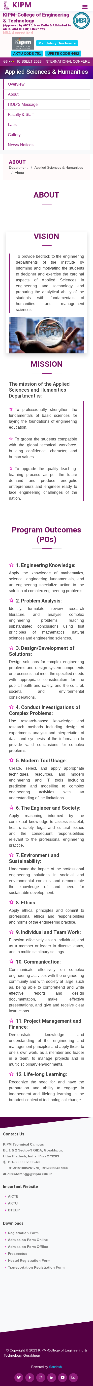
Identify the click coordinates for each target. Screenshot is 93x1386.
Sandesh (55, 1367)
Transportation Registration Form (36, 1267)
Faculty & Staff (20, 114)
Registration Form (23, 1233)
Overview (16, 84)
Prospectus (17, 1253)
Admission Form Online (28, 1239)
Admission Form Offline (28, 1246)
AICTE (13, 1196)
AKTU (13, 1203)
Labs (12, 125)
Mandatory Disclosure (57, 43)
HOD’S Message (23, 104)
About (13, 94)
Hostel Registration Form (29, 1260)
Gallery (14, 135)
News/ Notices (20, 145)
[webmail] (73, 1377)
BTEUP (14, 1210)
